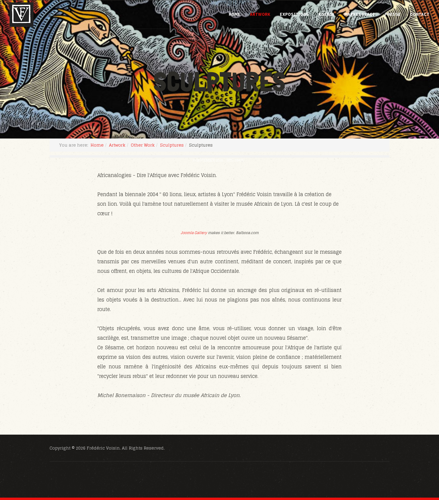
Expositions (294, 14)
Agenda (326, 14)
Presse (393, 14)
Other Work (143, 145)
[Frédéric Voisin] (21, 14)
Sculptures (172, 145)
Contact (419, 14)
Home (234, 14)
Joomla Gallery (194, 233)
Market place (359, 14)
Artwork (260, 14)
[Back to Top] (419, 463)
